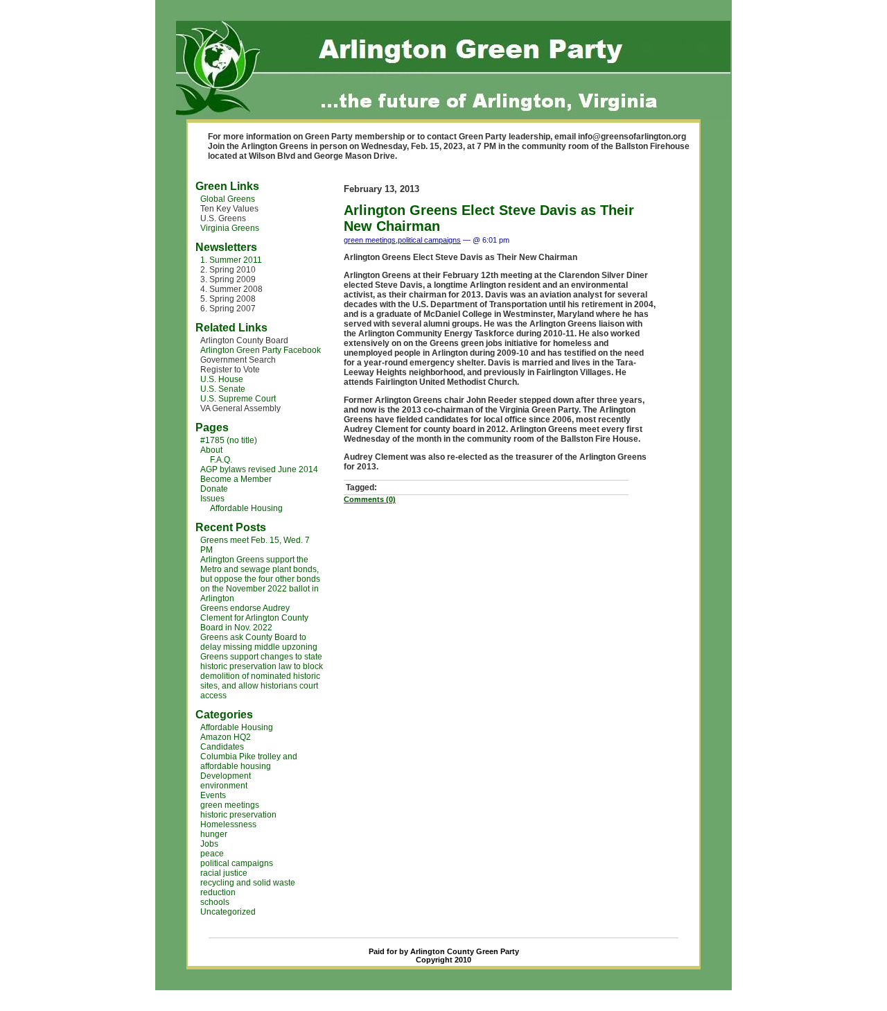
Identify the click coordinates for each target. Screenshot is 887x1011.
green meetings (229, 805)
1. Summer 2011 (231, 260)
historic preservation (238, 815)
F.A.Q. (221, 460)
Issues (212, 498)
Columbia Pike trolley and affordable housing (248, 761)
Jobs (209, 844)
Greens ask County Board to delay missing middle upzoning (258, 642)
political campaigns (236, 863)
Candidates (222, 747)
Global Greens (227, 199)
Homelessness (228, 824)
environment (223, 785)
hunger (213, 834)
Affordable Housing (246, 508)
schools (214, 902)
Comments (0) (370, 499)
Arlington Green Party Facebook (260, 350)
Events (213, 795)
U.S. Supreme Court (238, 399)
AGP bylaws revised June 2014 (259, 469)
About (211, 450)
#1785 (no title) (228, 440)
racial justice (223, 873)
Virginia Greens (229, 228)
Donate (214, 489)
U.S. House (221, 379)
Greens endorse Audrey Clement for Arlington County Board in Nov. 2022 (254, 617)
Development (225, 776)
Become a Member (236, 479)
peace (212, 853)
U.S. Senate (222, 389)
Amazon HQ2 (225, 737)
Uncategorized (228, 912)
